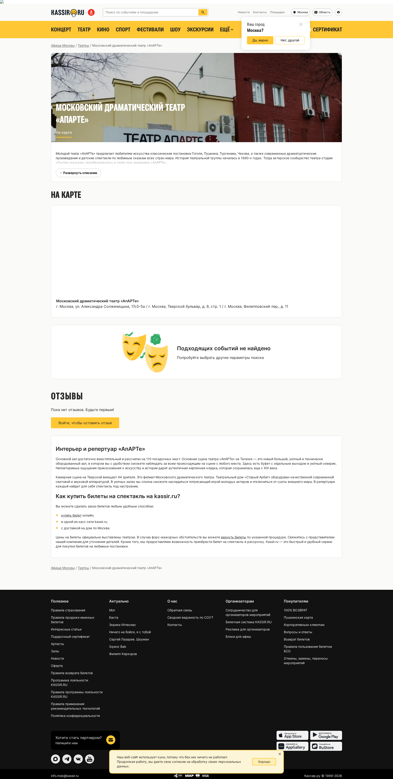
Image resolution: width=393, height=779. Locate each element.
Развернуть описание (80, 173)
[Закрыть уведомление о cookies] (279, 754)
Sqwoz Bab (117, 646)
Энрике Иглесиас (122, 625)
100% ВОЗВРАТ (295, 610)
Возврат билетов (297, 639)
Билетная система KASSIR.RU (249, 622)
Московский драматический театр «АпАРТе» (97, 301)
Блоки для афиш (238, 636)
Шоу (175, 29)
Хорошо (264, 762)
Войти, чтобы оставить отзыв (85, 423)
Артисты (57, 644)
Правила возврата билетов (72, 673)
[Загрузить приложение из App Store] (292, 735)
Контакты (174, 625)
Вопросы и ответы (298, 632)
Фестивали (150, 29)
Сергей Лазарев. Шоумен (129, 639)
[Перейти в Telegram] (66, 759)
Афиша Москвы (63, 45)
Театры (83, 45)
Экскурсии (200, 29)
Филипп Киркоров (123, 654)
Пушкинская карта (298, 617)
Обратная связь (179, 610)
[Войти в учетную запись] (338, 12)
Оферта (57, 666)
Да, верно (260, 40)
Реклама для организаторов (248, 629)
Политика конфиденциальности (75, 716)
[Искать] (202, 12)
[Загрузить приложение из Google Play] (326, 735)
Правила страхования (68, 610)
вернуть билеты (233, 537)
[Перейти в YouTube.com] (89, 759)
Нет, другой (290, 40)
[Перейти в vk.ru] (78, 759)
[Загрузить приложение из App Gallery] (292, 746)
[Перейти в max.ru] (55, 759)
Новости (57, 658)
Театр (84, 29)
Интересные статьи (66, 629)
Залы (55, 651)
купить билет (71, 515)
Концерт (61, 29)
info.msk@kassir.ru (65, 776)
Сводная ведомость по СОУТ (190, 617)
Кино (103, 29)
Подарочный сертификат (70, 636)
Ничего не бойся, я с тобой (130, 632)
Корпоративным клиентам (304, 625)
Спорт (123, 29)
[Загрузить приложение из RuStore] (326, 746)
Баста (113, 617)
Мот (112, 610)
